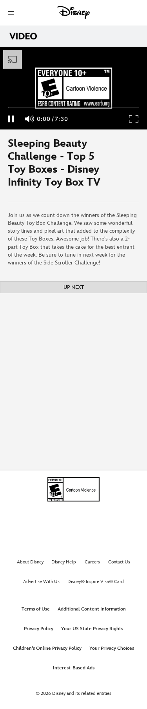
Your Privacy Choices (111, 648)
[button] (11, 13)
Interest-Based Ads (73, 668)
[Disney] (73, 12)
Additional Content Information (92, 609)
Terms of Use (36, 609)
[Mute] (30, 118)
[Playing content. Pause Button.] (11, 118)
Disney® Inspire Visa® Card (95, 582)
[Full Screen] (134, 118)
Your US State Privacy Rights (92, 629)
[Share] (124, 165)
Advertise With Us (41, 582)
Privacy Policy (38, 629)
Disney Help (63, 562)
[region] (73, 88)
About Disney (30, 562)
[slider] (73, 108)
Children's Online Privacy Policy (47, 648)
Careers (92, 562)
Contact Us (119, 562)
